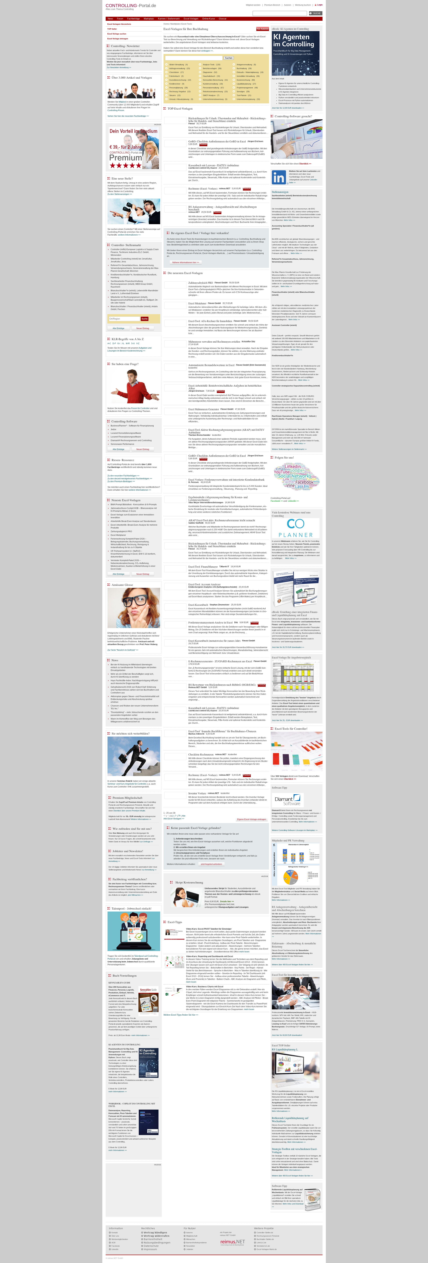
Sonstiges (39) (243, 92)
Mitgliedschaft (191, 1236)
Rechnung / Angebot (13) (180, 92)
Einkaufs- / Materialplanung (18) (250, 72)
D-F (114, 343)
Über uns (115, 1236)
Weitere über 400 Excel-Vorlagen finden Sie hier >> (292, 965)
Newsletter (190, 1246)
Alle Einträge (118, 328)
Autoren (287, 5)
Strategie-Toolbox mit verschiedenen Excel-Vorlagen (294, 1150)
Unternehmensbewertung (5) (215, 99)
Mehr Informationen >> (308, 822)
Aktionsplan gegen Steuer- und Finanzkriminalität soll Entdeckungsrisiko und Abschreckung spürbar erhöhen (135, 699)
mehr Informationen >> (140, 1035)
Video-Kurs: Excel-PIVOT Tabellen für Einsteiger (209, 929)
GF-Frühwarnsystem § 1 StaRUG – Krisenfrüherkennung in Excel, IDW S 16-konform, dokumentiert (133, 554)
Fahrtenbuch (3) (176, 76)
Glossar (222, 18)
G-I (118, 343)
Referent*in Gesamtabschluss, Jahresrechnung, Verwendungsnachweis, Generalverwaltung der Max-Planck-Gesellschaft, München (135, 268)
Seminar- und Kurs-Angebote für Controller (127, 784)
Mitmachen (190, 1239)
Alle (183, 816)
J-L (123, 343)
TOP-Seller (112, 29)
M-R (128, 343)
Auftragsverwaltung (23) (179, 68)
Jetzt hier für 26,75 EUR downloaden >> (288, 647)
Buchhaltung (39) (244, 68)
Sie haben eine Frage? (125, 364)
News (110, 18)
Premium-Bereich (272, 5)
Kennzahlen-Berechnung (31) (215, 80)
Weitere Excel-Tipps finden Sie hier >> (181, 1015)
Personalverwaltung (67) (213, 88)
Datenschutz (151, 1246)
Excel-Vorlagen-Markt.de (267, 1249)
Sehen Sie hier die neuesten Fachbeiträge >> (128, 116)
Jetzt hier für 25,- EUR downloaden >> (287, 720)
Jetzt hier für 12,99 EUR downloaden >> (288, 108)
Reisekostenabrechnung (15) (215, 92)
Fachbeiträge (133, 18)
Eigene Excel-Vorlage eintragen (251, 819)
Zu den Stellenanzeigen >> (120, 194)
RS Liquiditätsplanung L (285, 1049)
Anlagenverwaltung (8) (246, 65)
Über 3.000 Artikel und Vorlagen (132, 77)
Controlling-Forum (116, 110)
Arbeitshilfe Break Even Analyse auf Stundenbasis (133, 521)
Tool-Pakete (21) (244, 95)
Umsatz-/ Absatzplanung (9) (181, 99)
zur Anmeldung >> (149, 870)
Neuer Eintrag (142, 328)
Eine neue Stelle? (122, 178)
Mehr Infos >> (289, 220)
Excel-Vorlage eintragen (117, 39)
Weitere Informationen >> (141, 819)
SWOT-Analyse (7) (211, 95)
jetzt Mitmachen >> (135, 895)
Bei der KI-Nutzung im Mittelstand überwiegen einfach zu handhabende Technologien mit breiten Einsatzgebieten (133, 667)
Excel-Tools (186, 24)
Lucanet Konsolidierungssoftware (126, 433)
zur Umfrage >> (146, 842)
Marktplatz (149, 18)
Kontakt (115, 1233)
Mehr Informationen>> (293, 1170)
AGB (113, 1243)
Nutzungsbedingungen (157, 1242)
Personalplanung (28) (178, 88)
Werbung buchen (303, 5)
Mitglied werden (253, 5)
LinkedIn (115, 1249)
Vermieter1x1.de (263, 1246)
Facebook (116, 1246)
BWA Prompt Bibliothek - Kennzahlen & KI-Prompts (134, 504)
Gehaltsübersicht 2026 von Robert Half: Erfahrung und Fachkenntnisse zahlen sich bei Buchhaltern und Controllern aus (135, 690)
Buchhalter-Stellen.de (265, 1239)
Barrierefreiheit (153, 1239)
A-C (109, 343)
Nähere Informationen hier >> (185, 262)
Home (166, 24)
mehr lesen (244, 952)
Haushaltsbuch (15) (211, 76)
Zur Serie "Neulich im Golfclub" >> (123, 650)
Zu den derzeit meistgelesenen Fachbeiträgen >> (130, 478)
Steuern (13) (175, 95)
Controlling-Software (124, 421)
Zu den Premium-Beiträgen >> (121, 481)
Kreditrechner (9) (176, 84)
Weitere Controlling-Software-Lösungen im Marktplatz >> (294, 830)
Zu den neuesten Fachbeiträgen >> (123, 476)
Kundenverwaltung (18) (213, 84)
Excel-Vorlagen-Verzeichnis (119, 24)
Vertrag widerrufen (156, 1236)
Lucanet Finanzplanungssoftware (126, 437)
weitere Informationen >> (129, 235)
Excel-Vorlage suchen (116, 34)
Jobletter (189, 1249)
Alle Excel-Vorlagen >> (174, 819)
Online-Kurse (208, 18)
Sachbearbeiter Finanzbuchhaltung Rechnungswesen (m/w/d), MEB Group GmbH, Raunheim (132, 284)
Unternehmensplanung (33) (248, 99)
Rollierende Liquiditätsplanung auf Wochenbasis (290, 1119)
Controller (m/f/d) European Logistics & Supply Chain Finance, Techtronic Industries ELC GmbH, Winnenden (135, 252)
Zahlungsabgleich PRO (121, 531)
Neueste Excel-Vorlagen (126, 500)
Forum (120, 18)
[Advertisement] (134, 1190)
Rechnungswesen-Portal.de (268, 1236)
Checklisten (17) (176, 72)
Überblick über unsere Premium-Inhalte (129, 811)
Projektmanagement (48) (247, 88)
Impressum (150, 1249)
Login (320, 5)
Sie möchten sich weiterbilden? (130, 733)
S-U (133, 343)
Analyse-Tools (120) (211, 65)
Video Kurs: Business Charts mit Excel (204, 986)
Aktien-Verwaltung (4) (178, 65)
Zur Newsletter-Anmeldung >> (119, 67)
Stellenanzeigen (280, 192)
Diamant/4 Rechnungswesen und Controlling (131, 440)
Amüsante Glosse (122, 585)
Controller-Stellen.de (265, 1233)
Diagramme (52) (210, 72)
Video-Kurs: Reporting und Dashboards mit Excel (209, 956)
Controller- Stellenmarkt (126, 245)
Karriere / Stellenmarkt (169, 18)
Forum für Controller (140, 408)
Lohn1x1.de (261, 1243)
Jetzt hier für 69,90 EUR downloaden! (287, 1035)
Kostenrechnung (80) (246, 80)
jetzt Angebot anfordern (211, 864)
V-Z (138, 343)
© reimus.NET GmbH (114, 1258)
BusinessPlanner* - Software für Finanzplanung (132, 426)
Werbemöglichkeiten (120, 1239)
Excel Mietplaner (118, 535)
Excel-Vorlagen (191, 18)
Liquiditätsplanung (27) (246, 84)
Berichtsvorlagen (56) (212, 68)
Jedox (113, 429)
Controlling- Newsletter (125, 46)
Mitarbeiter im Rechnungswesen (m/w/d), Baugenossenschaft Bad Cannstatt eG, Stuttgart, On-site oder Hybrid (134, 300)
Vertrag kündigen (155, 1232)
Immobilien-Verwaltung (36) (248, 76)
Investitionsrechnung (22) (180, 80)
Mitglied (122, 102)
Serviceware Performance (122, 444)
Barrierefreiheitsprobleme (196, 1243)
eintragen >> (207, 51)
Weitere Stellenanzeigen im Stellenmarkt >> (289, 449)
